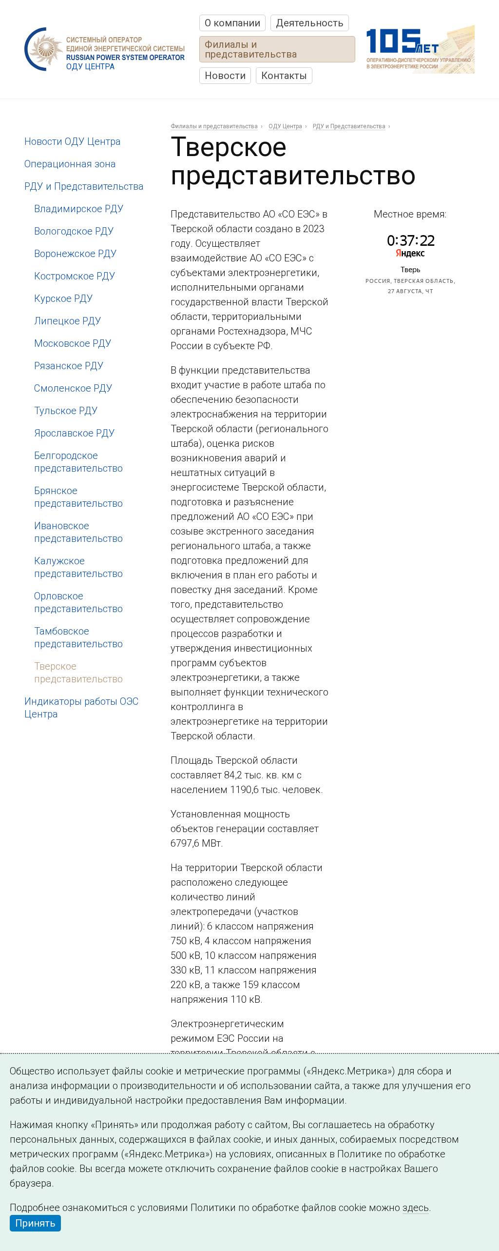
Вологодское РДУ (74, 231)
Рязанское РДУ (69, 366)
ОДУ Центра (285, 126)
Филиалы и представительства (251, 49)
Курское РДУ (63, 298)
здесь (416, 1207)
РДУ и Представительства (84, 186)
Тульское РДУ (66, 411)
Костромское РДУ (74, 276)
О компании (232, 23)
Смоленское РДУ (73, 388)
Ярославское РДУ (74, 433)
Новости (225, 75)
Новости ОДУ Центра (72, 141)
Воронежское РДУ (75, 253)
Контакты (284, 75)
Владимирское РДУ (79, 209)
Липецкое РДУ (67, 321)
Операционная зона (70, 164)
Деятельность (310, 23)
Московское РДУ (73, 343)
